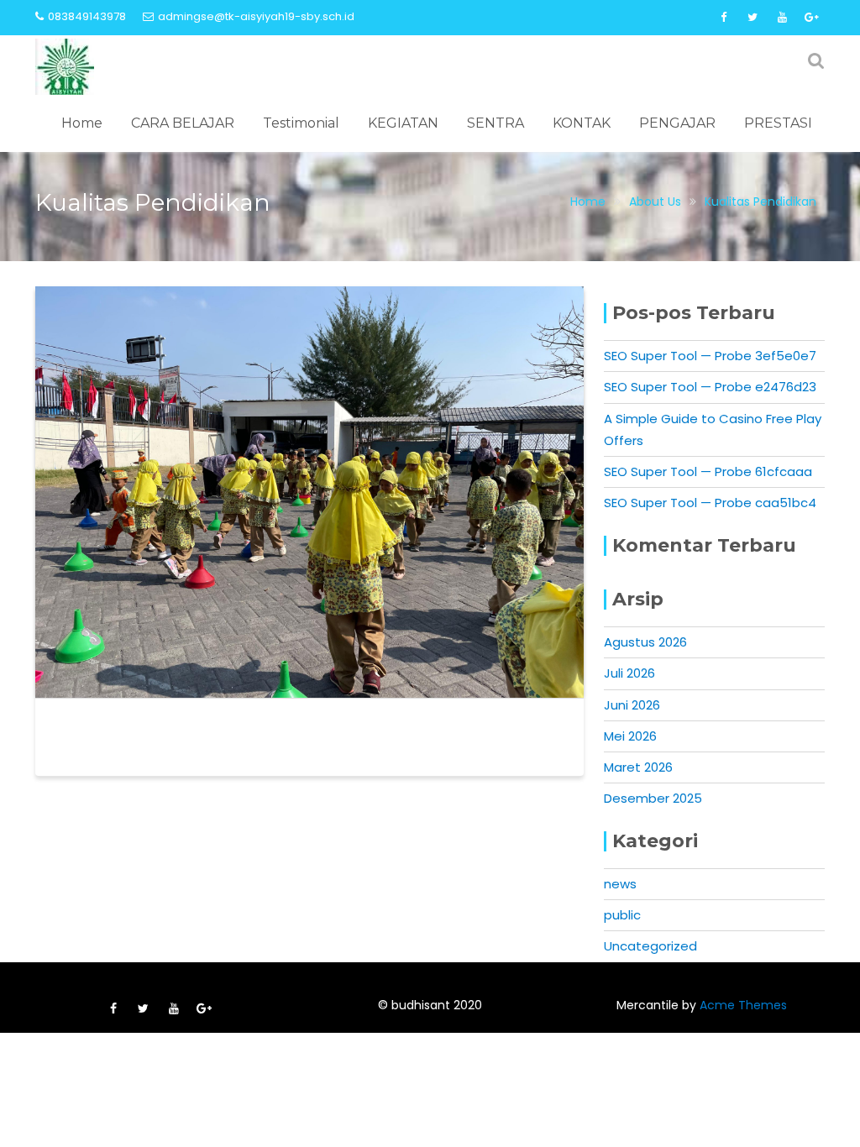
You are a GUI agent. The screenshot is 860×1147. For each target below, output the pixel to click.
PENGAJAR (677, 123)
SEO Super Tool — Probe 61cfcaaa (708, 471)
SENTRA (495, 123)
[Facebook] (723, 17)
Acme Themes (743, 1005)
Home (81, 123)
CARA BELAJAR (182, 123)
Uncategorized (650, 946)
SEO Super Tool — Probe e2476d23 (710, 386)
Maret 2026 (638, 767)
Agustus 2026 (645, 642)
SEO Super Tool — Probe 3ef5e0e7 (710, 355)
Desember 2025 (653, 798)
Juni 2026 (632, 705)
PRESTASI (778, 123)
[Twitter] (752, 17)
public (622, 915)
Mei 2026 (630, 736)
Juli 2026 (629, 673)
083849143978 (87, 16)
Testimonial (301, 123)
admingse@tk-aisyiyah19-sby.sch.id (256, 16)
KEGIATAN (403, 123)
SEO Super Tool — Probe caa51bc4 (710, 502)
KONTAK (582, 123)
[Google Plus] (811, 17)
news (620, 884)
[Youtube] (781, 17)
